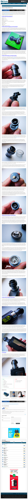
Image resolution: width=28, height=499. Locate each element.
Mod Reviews (14, 3)
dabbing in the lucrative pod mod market (8, 13)
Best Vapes (3, 3)
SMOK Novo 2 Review (5, 452)
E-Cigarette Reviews (9, 3)
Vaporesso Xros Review (5, 448)
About (16, 493)
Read (24, 445)
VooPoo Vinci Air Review (5, 461)
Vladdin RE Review (6, 459)
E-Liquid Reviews (19, 3)
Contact (18, 493)
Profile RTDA (6, 14)
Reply (25, 414)
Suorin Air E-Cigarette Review (5, 455)
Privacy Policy (21, 493)
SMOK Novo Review (6, 457)
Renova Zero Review (6, 450)
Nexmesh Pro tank (9, 109)
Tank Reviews (24, 3)
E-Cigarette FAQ (25, 493)
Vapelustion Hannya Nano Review (6, 464)
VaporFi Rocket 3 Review (5, 444)
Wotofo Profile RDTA (10, 298)
